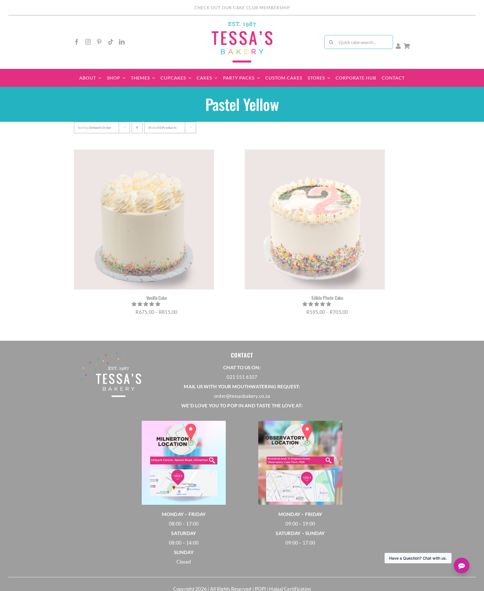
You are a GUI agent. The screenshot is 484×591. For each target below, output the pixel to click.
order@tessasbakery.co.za (242, 396)
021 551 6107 (242, 377)
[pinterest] (99, 42)
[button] (146, 304)
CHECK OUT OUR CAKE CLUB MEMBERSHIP (242, 7)
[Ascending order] (137, 127)
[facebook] (77, 42)
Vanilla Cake (156, 297)
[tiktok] (110, 42)
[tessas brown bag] (242, 23)
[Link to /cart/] (407, 46)
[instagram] (88, 42)
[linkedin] (122, 42)
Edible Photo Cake (327, 297)
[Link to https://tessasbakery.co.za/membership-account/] (398, 46)
